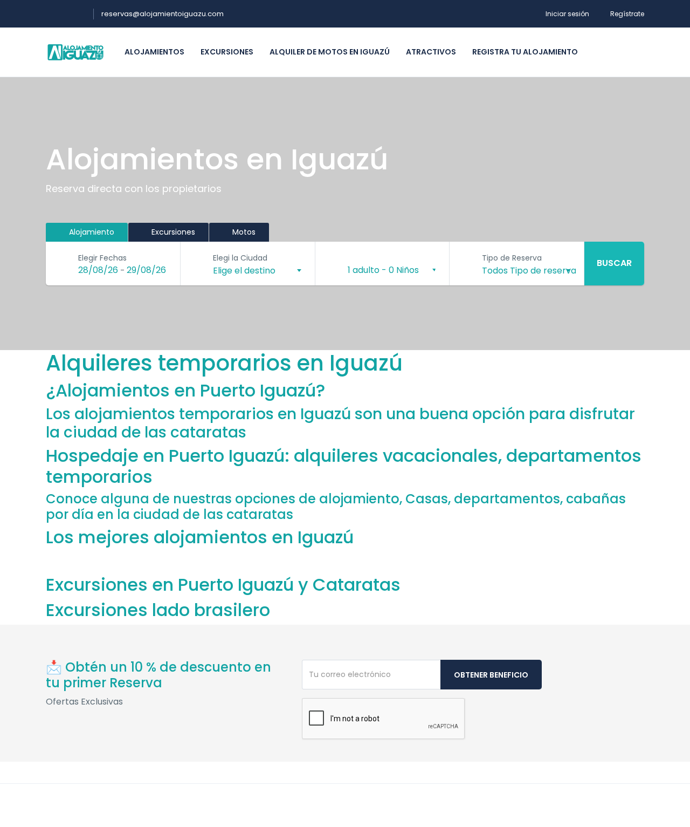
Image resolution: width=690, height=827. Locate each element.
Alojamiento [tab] (90, 232)
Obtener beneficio (491, 674)
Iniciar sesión (567, 13)
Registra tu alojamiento (525, 51)
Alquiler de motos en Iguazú (330, 51)
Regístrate (627, 13)
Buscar (614, 263)
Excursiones (227, 51)
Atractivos (431, 51)
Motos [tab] (243, 232)
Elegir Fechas (102, 257)
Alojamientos (154, 51)
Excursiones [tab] (172, 232)
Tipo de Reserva (512, 257)
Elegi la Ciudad (240, 257)
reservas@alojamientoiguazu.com (162, 14)
